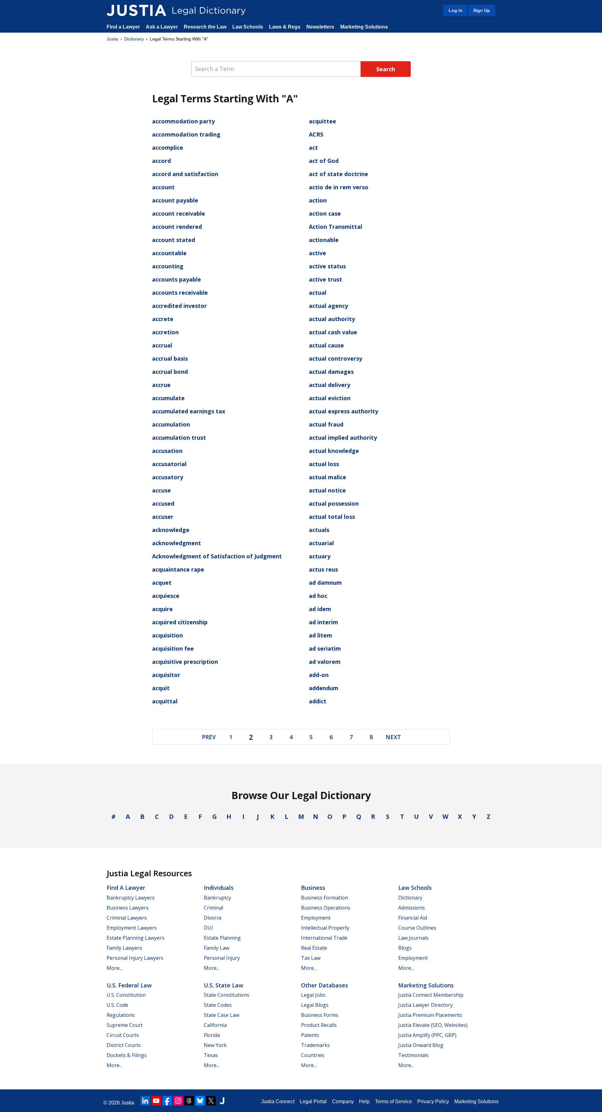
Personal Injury (222, 957)
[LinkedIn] (145, 1100)
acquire (162, 609)
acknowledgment (176, 543)
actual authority (332, 319)
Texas (211, 1055)
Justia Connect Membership (430, 994)
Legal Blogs (315, 1005)
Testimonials (413, 1055)
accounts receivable (180, 292)
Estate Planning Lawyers (135, 937)
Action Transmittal (335, 226)
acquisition (167, 635)
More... (114, 967)
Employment (315, 917)
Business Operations (325, 907)
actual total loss (332, 516)
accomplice (167, 147)
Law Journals (413, 937)
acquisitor (166, 675)
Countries (312, 1055)
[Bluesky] (200, 1100)
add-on (319, 675)
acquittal (164, 701)
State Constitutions (226, 994)
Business (313, 887)
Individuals (219, 887)
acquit (161, 688)
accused (163, 503)
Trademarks (315, 1045)
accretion (165, 332)
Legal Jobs (313, 994)
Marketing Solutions (364, 27)
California (215, 1025)
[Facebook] (167, 1100)
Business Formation (324, 897)
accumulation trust (179, 437)
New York (215, 1045)
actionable (324, 240)
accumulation (171, 424)
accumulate (168, 398)
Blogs (405, 947)
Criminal (213, 907)
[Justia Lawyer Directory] (222, 1100)
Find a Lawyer (123, 27)
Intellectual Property (325, 927)
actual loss (324, 464)
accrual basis (170, 358)
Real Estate (314, 947)
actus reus (323, 569)
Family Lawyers (124, 947)
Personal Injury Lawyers (135, 957)
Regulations (121, 1015)
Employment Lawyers (132, 927)
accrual (162, 345)
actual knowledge (334, 450)
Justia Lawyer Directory (425, 1005)
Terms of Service (393, 1101)
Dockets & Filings (127, 1055)
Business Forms (319, 1015)
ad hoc (318, 595)
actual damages (331, 371)
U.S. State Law (223, 985)
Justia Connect (277, 1101)
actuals (319, 530)
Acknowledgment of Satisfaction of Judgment (217, 556)
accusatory (167, 477)
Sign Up (481, 10)
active (317, 253)
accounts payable (176, 279)
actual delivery (329, 385)
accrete (162, 319)
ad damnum (325, 582)
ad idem (320, 609)
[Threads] (189, 1100)
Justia (112, 38)
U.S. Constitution (126, 994)
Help (364, 1101)
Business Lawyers (128, 907)
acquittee (322, 121)
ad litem (320, 635)
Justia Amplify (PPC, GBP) (427, 1035)
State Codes (218, 1005)
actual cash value (333, 332)
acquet (162, 582)
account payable (175, 200)
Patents (310, 1035)
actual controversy (335, 358)
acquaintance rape (178, 569)
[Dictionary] (136, 10)
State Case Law (221, 1015)
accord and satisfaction (185, 174)
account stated (173, 240)
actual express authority (343, 411)
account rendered (177, 226)
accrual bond (170, 371)
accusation (167, 450)
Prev (209, 737)
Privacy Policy (433, 1101)
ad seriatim (325, 648)
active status (327, 266)
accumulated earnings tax (188, 411)
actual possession (334, 503)
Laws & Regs (284, 27)
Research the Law (205, 27)
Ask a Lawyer (162, 27)
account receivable (178, 213)
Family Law (216, 947)
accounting (167, 266)
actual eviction (330, 398)
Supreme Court (125, 1025)
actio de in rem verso (338, 187)
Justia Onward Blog (420, 1045)
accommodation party (183, 121)
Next (393, 737)
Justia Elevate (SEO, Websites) (432, 1025)
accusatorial (169, 464)
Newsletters (320, 27)
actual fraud (326, 424)
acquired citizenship (180, 622)
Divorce (213, 917)
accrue (161, 385)
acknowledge (170, 530)
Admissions (411, 907)
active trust (325, 279)
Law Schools (247, 27)
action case (325, 213)
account (163, 187)
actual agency (328, 305)
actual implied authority (343, 437)
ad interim (323, 622)
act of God (324, 160)
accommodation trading (186, 134)
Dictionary (134, 38)
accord (161, 160)
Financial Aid (412, 917)
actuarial (321, 543)
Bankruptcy (217, 897)
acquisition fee (173, 648)
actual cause (326, 345)
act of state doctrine (338, 174)
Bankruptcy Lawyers (131, 897)
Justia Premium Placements (430, 1015)
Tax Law (310, 957)
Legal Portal (313, 1101)
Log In (455, 10)
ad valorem (325, 661)
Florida (212, 1035)
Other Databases (324, 985)
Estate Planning (222, 937)
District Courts (124, 1045)
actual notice (327, 490)
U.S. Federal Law (129, 985)
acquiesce (165, 595)
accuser (162, 516)
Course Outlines (417, 927)
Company (343, 1101)
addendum (323, 688)
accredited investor (179, 305)
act (313, 147)
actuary (319, 556)
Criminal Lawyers (127, 917)
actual (317, 292)
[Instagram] (178, 1100)
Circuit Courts (123, 1035)
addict (317, 701)
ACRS (316, 134)
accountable (169, 253)
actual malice (327, 477)
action (318, 200)
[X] (211, 1100)
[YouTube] (156, 1100)
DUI (208, 927)
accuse (161, 490)
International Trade (324, 937)
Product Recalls (319, 1025)
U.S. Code (117, 1005)
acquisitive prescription (185, 661)
